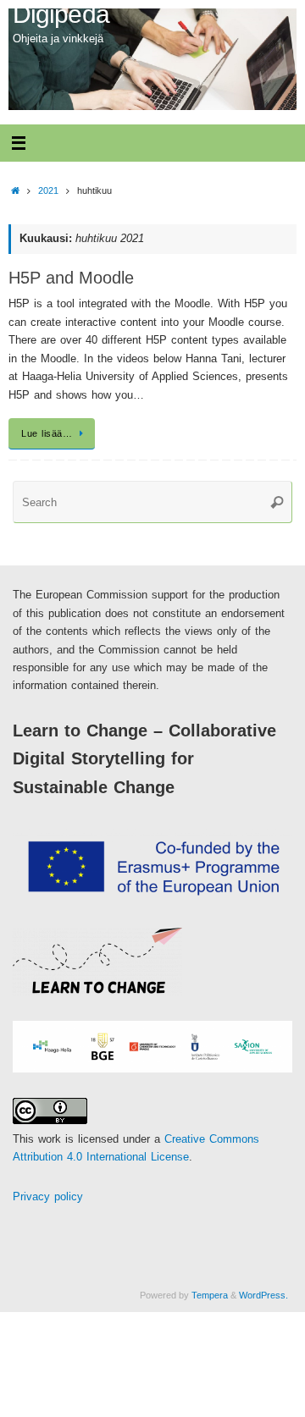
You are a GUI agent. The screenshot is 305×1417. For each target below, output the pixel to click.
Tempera (209, 1295)
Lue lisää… (46, 433)
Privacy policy (48, 1197)
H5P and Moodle (71, 277)
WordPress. (263, 1295)
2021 (48, 190)
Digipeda (61, 14)
